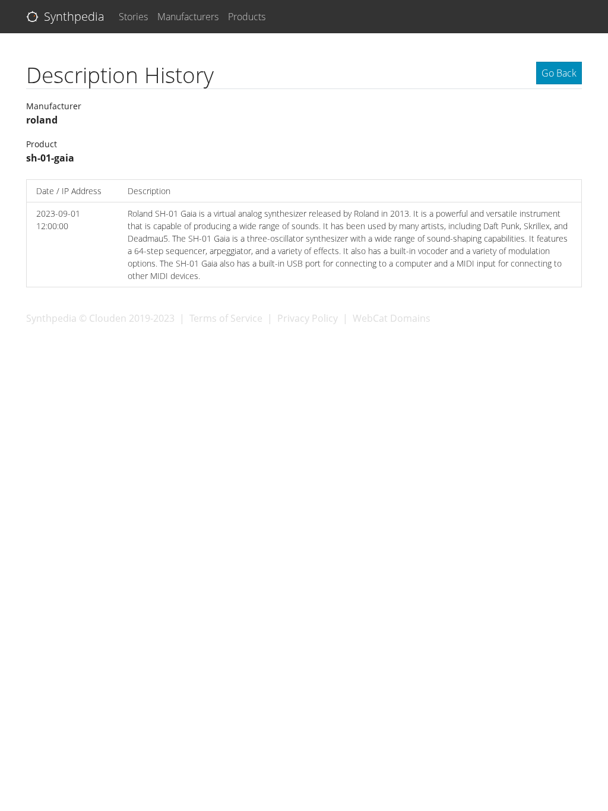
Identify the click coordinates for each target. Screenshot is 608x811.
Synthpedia (72, 16)
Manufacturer (53, 106)
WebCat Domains (391, 318)
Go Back (559, 73)
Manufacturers (187, 16)
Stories (133, 16)
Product (41, 144)
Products (246, 16)
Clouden (107, 318)
